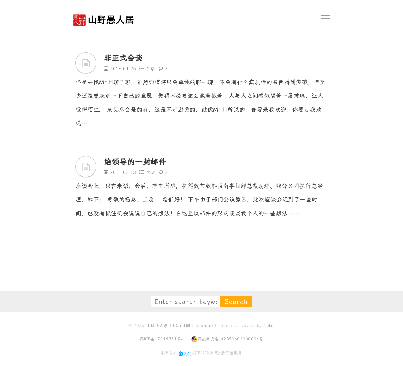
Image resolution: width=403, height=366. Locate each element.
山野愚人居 (157, 325)
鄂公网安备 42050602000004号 (230, 339)
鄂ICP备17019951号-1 (162, 339)
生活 (150, 68)
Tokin (269, 325)
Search (236, 301)
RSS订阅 (181, 325)
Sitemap (204, 325)
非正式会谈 (123, 58)
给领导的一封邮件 (135, 161)
